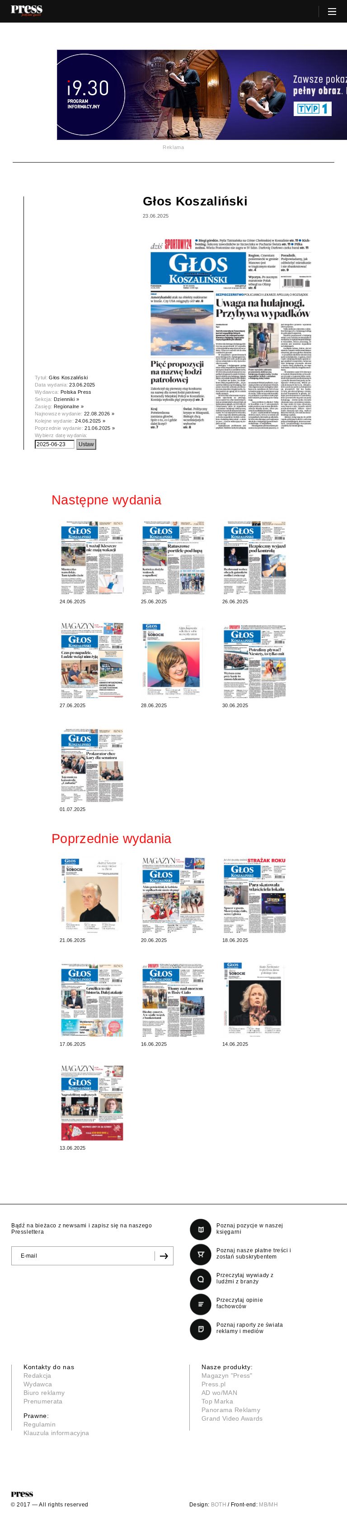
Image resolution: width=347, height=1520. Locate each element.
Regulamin (39, 1424)
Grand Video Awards (232, 1418)
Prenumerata (43, 1401)
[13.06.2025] (92, 1102)
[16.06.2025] (173, 999)
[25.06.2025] (173, 556)
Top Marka (217, 1401)
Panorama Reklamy (231, 1409)
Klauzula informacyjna (56, 1432)
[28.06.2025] (173, 660)
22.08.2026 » (99, 413)
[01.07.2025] (92, 764)
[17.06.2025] (92, 999)
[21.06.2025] (92, 895)
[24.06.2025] (92, 556)
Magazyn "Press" (227, 1375)
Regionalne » (69, 406)
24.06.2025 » (90, 421)
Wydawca (37, 1384)
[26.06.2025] (255, 556)
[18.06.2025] (255, 895)
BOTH (218, 1504)
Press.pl (214, 1384)
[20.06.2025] (173, 895)
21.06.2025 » (99, 428)
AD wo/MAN (219, 1392)
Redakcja (37, 1375)
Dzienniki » (67, 399)
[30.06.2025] (255, 660)
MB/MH (268, 1504)
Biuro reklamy (44, 1392)
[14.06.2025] (255, 999)
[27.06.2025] (92, 660)
